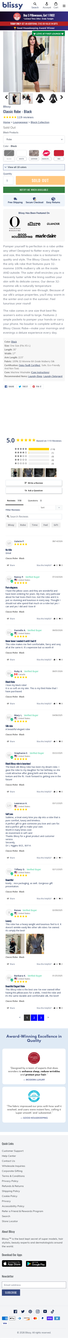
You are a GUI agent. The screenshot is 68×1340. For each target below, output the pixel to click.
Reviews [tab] (11, 500)
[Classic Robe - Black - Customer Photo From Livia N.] (39, 472)
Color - (10, 146)
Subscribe (11, 1292)
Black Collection (40, 122)
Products (10, 132)
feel (45, 524)
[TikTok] (52, 1311)
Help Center (9, 1155)
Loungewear (20, 122)
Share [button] (12, 565)
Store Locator (10, 1221)
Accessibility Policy (13, 1206)
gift (56, 524)
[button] (35, 5)
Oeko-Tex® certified (29, 365)
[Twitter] (23, 1311)
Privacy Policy (10, 1181)
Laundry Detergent (52, 376)
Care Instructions (40, 372)
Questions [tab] (33, 500)
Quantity (7, 173)
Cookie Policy (9, 1196)
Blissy (11, 524)
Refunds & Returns (13, 1186)
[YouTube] (45, 1311)
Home (6, 122)
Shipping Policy (11, 1191)
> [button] (48, 1017)
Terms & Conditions (13, 1176)
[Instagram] (38, 1311)
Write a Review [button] (35, 483)
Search (6, 1216)
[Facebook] (15, 1311)
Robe (23, 524)
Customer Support (13, 1150)
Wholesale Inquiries (13, 1165)
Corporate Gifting (12, 1170)
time (34, 524)
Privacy (6, 1201)
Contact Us (8, 1160)
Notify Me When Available (34, 189)
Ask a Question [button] (35, 490)
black (14, 341)
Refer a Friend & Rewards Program (22, 1211)
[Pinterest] (30, 1311)
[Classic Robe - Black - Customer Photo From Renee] (16, 472)
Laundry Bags (35, 376)
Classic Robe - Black (15, 558)
